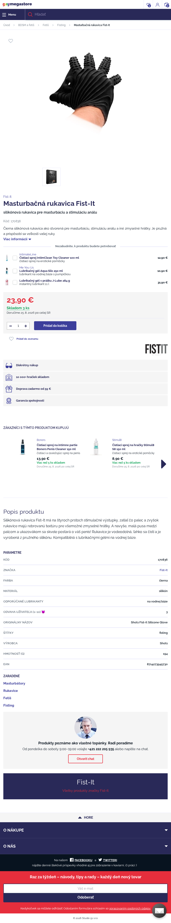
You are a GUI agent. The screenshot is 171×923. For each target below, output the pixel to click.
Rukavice (10, 691)
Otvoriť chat (85, 759)
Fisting (61, 25)
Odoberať (85, 897)
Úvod (6, 25)
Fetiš (46, 25)
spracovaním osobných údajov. (130, 908)
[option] (48, 453)
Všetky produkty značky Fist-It (85, 791)
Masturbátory (14, 683)
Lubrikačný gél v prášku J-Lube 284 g (44, 280)
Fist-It (7, 196)
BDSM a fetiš (26, 25)
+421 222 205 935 (101, 749)
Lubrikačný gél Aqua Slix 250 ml (41, 271)
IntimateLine (27, 254)
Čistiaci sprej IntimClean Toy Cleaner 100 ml (49, 257)
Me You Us (26, 267)
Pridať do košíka (55, 325)
